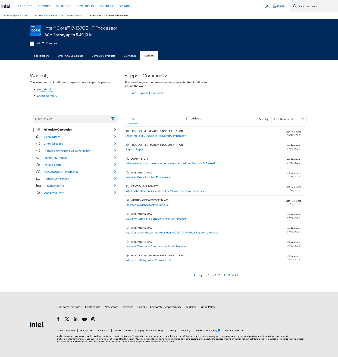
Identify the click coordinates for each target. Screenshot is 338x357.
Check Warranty (47, 96)
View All (233, 275)
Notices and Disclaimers (120, 338)
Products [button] (25, 6)
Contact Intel (93, 307)
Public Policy (207, 307)
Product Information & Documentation (67, 150)
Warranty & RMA (54, 192)
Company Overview (69, 307)
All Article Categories (58, 129)
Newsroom (111, 307)
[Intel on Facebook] (58, 320)
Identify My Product (55, 157)
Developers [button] (85, 6)
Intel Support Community (148, 93)
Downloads (130, 55)
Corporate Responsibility (165, 307)
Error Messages (53, 143)
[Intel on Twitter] (67, 320)
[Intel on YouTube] (84, 320)
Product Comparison (56, 178)
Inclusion (190, 307)
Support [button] (44, 6)
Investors (127, 307)
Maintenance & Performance (61, 171)
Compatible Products (103, 55)
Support (149, 55)
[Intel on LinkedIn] (76, 320)
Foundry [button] (125, 6)
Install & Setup (52, 164)
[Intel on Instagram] (93, 320)
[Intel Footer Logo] (37, 324)
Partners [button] (106, 6)
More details (45, 89)
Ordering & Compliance (70, 55)
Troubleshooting (54, 185)
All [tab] (133, 119)
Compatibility (52, 136)
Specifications (41, 55)
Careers (141, 307)
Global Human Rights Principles (273, 338)
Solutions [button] (63, 6)
